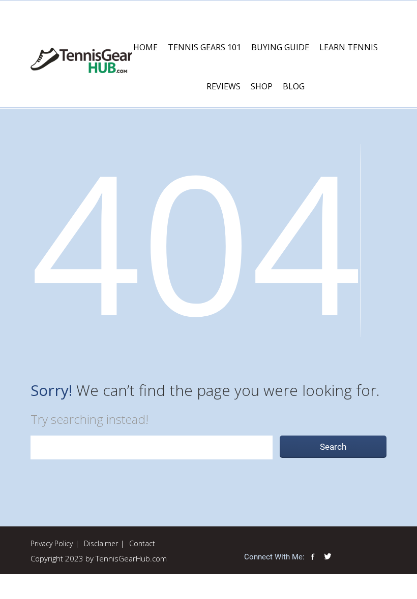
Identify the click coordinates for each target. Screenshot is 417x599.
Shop (262, 86)
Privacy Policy (52, 543)
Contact (142, 543)
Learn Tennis (348, 47)
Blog (294, 86)
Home (145, 47)
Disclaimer (101, 543)
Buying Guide (280, 47)
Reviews (223, 86)
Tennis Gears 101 (204, 47)
